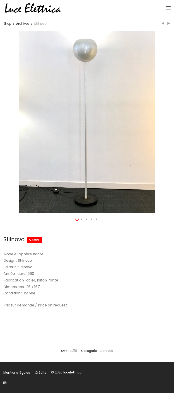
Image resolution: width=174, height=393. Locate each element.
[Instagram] (5, 382)
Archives (22, 23)
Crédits (40, 372)
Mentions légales (16, 372)
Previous (4, 122)
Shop (7, 23)
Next (170, 122)
